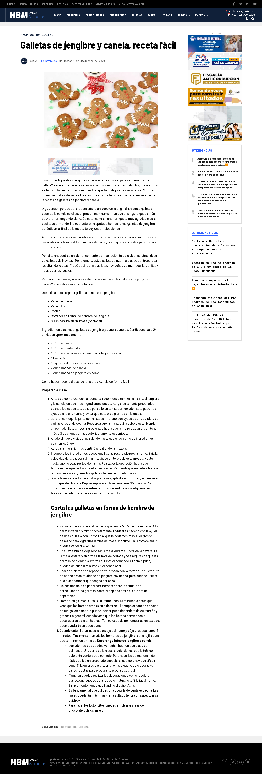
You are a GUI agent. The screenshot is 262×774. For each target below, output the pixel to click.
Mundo (34, 4)
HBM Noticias (48, 61)
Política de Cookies (115, 745)
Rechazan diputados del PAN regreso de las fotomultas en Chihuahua (214, 302)
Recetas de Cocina (74, 713)
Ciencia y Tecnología (131, 4)
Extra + (200, 15)
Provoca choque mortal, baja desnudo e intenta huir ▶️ (214, 284)
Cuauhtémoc (118, 15)
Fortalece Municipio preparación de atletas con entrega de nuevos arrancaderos (214, 247)
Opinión (182, 15)
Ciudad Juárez (94, 15)
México (23, 4)
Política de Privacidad (86, 745)
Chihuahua (73, 15)
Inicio (57, 15)
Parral (152, 15)
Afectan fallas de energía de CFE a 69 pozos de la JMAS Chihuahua (213, 267)
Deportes (47, 4)
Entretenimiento (81, 4)
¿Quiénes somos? (60, 745)
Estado (167, 15)
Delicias (136, 15)
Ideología (62, 4)
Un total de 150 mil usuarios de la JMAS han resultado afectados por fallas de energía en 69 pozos (212, 323)
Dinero (11, 4)
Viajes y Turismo (106, 4)
